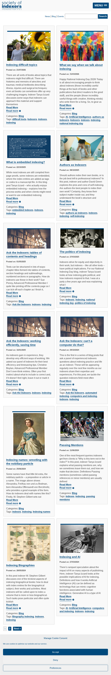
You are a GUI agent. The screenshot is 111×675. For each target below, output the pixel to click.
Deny (55, 660)
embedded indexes (22, 210)
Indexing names (41, 511)
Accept (55, 652)
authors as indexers (76, 213)
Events (61, 16)
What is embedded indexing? (25, 162)
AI (67, 117)
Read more (12, 111)
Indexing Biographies (20, 565)
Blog (54, 16)
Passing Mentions (71, 445)
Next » (17, 628)
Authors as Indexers (73, 164)
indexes (42, 119)
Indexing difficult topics (21, 64)
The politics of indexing (75, 251)
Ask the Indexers (21, 304)
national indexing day (71, 123)
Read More (12, 107)
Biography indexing (23, 616)
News (47, 16)
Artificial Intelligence (80, 117)
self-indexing (77, 216)
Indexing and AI (70, 556)
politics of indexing (85, 303)
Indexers (32, 119)
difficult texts (19, 119)
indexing (11, 122)
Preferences (55, 668)
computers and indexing (83, 396)
